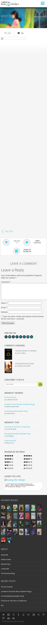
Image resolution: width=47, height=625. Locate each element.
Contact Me (5, 569)
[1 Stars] (9, 468)
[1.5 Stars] (28, 465)
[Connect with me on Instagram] (3, 618)
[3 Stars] (9, 462)
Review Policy (5, 564)
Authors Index (6, 559)
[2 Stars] (9, 465)
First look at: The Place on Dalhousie (14, 601)
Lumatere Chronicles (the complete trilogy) (16, 591)
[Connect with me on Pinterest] (43, 614)
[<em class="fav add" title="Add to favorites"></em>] (18, 33)
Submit (40, 384)
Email (4, 307)
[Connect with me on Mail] (13, 618)
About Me (4, 555)
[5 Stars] (9, 455)
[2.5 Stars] (28, 462)
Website (4, 312)
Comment (6, 282)
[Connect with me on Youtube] (8, 618)
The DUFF (9, 231)
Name (4, 303)
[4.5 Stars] (28, 455)
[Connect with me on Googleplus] (33, 614)
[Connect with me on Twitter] (3, 614)
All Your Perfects (7, 587)
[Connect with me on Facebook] (8, 614)
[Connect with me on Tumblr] (18, 614)
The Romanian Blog (8, 573)
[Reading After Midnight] (10, 3)
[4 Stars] (9, 458)
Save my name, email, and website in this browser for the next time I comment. (22, 317)
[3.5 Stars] (28, 458)
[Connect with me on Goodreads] (13, 614)
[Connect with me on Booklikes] (28, 614)
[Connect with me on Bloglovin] (23, 614)
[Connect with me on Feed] (38, 614)
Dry (2, 605)
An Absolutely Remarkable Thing (12, 596)
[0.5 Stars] (28, 468)
